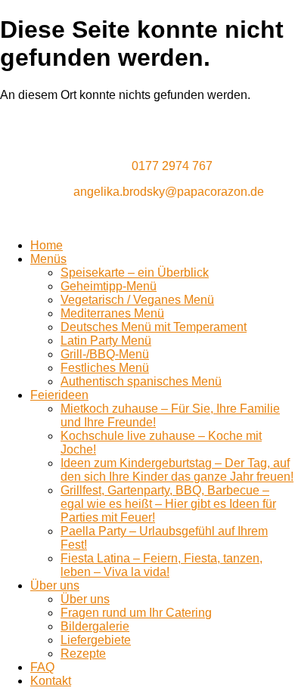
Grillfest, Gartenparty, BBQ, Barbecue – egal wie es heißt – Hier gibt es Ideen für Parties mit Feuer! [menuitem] (168, 504)
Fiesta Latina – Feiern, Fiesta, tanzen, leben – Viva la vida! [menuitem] (161, 565)
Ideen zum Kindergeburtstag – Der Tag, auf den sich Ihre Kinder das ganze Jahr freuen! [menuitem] (177, 470)
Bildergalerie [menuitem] (95, 626)
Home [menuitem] (46, 245)
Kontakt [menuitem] (50, 680)
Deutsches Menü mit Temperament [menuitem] (154, 327)
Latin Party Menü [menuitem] (106, 340)
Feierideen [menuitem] (59, 395)
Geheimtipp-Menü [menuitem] (109, 286)
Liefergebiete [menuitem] (96, 639)
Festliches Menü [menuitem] (105, 367)
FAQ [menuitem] (42, 667)
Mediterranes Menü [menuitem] (112, 313)
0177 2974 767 (172, 166)
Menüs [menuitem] (48, 258)
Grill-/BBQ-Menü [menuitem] (105, 354)
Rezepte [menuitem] (83, 653)
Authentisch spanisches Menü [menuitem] (141, 381)
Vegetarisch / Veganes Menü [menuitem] (137, 299)
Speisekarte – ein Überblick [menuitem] (135, 272)
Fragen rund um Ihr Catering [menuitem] (136, 612)
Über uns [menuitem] (54, 585)
